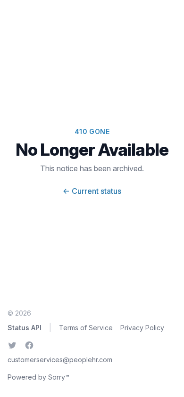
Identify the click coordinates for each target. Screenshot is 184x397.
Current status (92, 191)
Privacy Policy (142, 328)
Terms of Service (86, 328)
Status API (25, 328)
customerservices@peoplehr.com (60, 360)
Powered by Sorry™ (38, 377)
